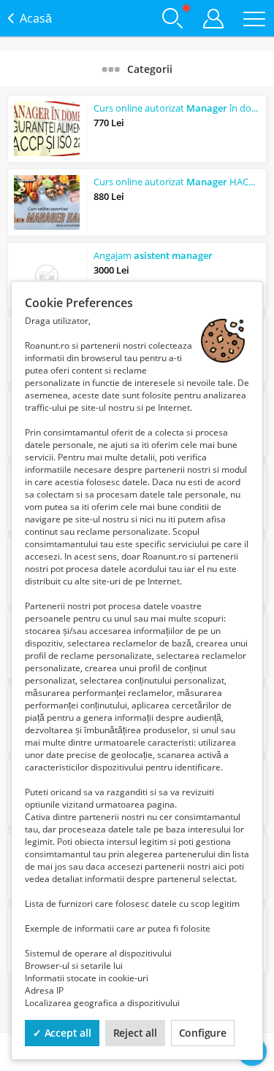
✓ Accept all (62, 1033)
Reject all (135, 1033)
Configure (203, 1033)
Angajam (153, 255)
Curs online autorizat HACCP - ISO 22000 (177, 181)
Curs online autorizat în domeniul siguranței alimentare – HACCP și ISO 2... (177, 108)
